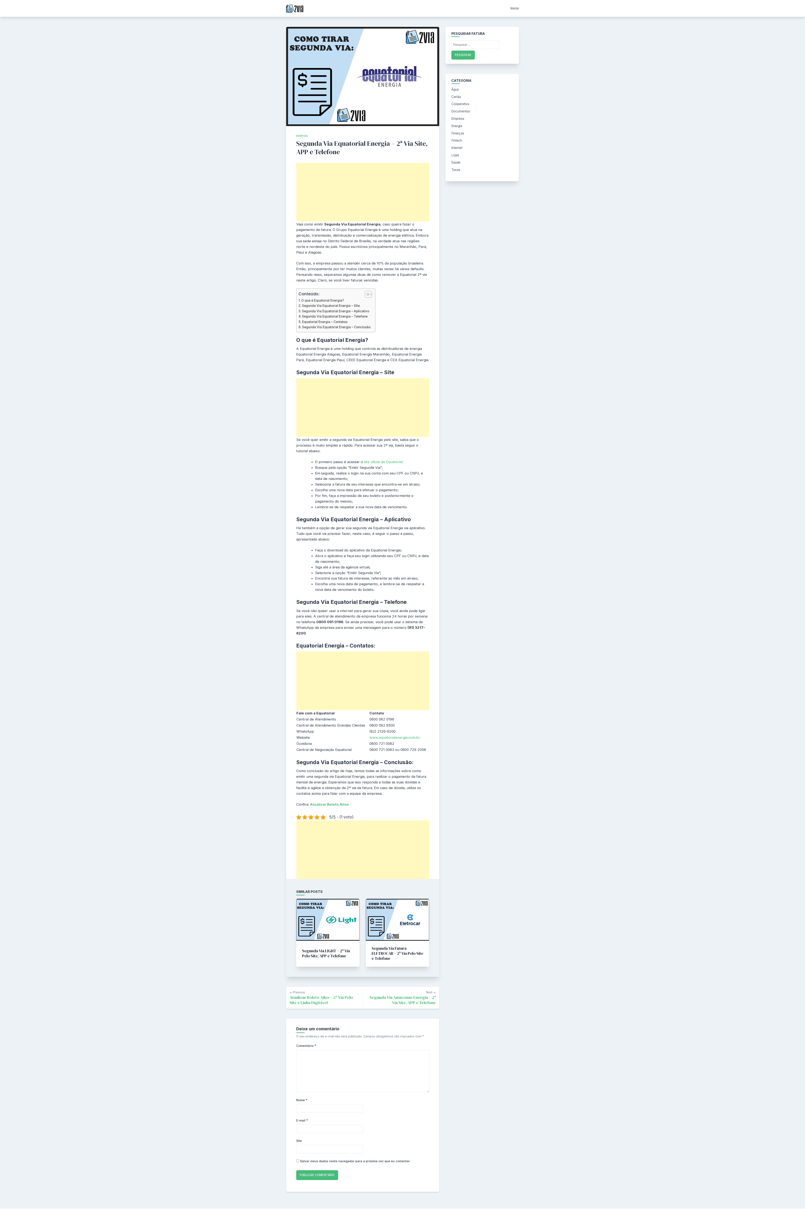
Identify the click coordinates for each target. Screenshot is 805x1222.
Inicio (514, 8)
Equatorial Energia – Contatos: (325, 322)
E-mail (302, 1120)
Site (299, 1141)
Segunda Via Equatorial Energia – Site (331, 306)
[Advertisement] (362, 192)
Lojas (455, 155)
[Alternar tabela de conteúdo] (366, 294)
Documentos (460, 111)
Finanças (457, 133)
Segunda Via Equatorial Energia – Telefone (334, 316)
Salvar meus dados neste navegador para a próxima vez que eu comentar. (355, 1161)
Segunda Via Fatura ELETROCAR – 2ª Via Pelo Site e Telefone (397, 953)
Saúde (455, 162)
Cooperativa (460, 104)
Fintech (456, 140)
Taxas (455, 170)
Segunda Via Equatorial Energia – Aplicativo (335, 311)
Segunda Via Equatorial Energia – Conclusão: (336, 327)
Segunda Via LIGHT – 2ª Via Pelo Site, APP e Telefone (326, 953)
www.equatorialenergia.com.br (394, 737)
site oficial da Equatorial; (383, 462)
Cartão (456, 97)
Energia (302, 135)
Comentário (306, 1045)
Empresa (457, 119)
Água (455, 89)
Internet (456, 148)
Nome (301, 1100)
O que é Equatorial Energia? (322, 300)
